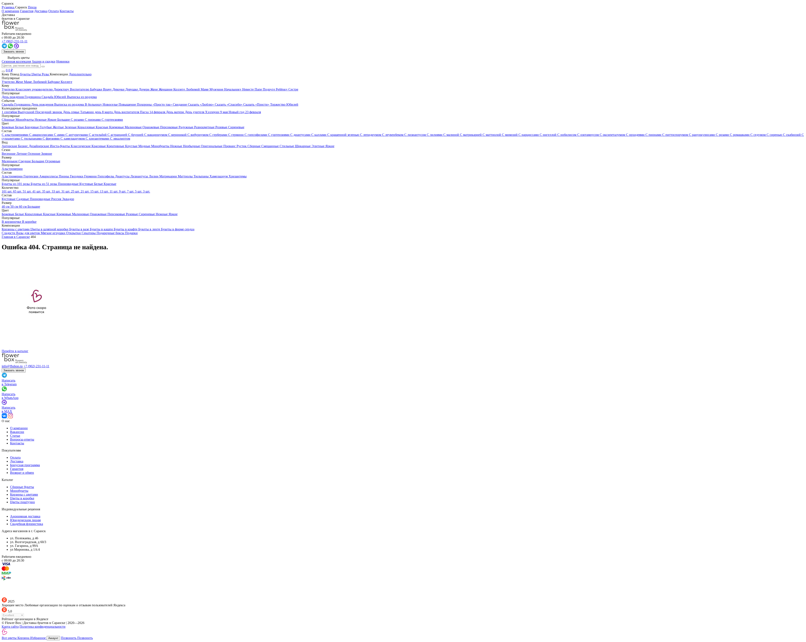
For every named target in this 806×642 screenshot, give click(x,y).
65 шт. (18, 191)
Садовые (23, 199)
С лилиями (435, 135)
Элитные (318, 146)
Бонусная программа (25, 465)
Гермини (91, 176)
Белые (20, 127)
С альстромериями (15, 135)
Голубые (46, 127)
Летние (22, 153)
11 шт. (114, 191)
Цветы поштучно (22, 502)
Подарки (131, 233)
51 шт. (27, 191)
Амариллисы (49, 176)
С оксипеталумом (613, 135)
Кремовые (117, 127)
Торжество (278, 104)
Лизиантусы (139, 176)
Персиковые (169, 127)
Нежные (176, 146)
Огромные (52, 161)
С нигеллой (548, 135)
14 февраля (157, 112)
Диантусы (122, 176)
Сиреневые (236, 127)
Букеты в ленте (149, 229)
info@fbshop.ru (12, 366)
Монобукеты (160, 146)
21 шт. (85, 191)
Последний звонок (49, 112)
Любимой (193, 89)
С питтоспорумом (675, 135)
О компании (10, 11)
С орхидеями (635, 135)
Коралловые (86, 127)
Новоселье (111, 104)
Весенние (9, 153)
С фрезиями (51, 138)
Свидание (180, 104)
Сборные (254, 146)
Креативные (116, 146)
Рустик (242, 146)
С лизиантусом (415, 135)
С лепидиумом (371, 135)
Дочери (144, 89)
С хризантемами (98, 138)
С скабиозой (792, 135)
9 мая (224, 112)
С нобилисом (567, 135)
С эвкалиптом (120, 138)
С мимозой (510, 135)
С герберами (218, 135)
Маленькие (10, 161)
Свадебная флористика (26, 524)
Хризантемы (238, 176)
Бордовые (32, 127)
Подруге (269, 89)
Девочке (119, 89)
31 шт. (66, 191)
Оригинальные (212, 146)
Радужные (186, 127)
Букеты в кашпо (102, 229)
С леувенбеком (393, 135)
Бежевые (8, 127)
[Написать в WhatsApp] (11, 47)
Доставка (40, 11)
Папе (259, 89)
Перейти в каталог (15, 351)
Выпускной (26, 112)
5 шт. (139, 191)
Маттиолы (186, 176)
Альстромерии (13, 176)
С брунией (136, 135)
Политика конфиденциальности (42, 626)
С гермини (236, 135)
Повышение (128, 104)
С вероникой (177, 135)
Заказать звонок (13, 51)
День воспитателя (127, 112)
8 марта (108, 112)
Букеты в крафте (126, 229)
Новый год (237, 112)
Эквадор (68, 199)
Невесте (248, 89)
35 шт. (47, 191)
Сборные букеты (22, 487)
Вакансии (17, 432)
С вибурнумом (198, 135)
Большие (38, 161)
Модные (144, 146)
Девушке (132, 89)
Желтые (59, 127)
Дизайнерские (39, 146)
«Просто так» (163, 104)
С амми (59, 135)
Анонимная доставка (25, 516)
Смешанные (270, 146)
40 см (6, 206)
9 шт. (123, 191)
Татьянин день (91, 112)
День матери (175, 112)
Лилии (154, 176)
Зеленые (71, 127)
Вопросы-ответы (22, 439)
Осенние (34, 153)
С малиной (451, 135)
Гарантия (26, 11)
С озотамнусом (588, 135)
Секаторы (89, 233)
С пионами (653, 135)
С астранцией (117, 135)
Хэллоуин (212, 112)
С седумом (758, 135)
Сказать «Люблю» (201, 104)
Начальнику (233, 89)
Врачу (108, 89)
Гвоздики (77, 176)
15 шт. (95, 191)
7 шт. (131, 191)
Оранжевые (151, 127)
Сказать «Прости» (256, 104)
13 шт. (105, 191)
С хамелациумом (73, 138)
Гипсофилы (106, 176)
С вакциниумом (156, 135)
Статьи (15, 435)
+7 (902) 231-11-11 (36, 366)
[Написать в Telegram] (5, 47)
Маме (205, 89)
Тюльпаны (201, 176)
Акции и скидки (43, 61)
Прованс (230, 146)
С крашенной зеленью (343, 135)
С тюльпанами (32, 138)
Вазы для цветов (28, 233)
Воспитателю (80, 89)
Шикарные (303, 146)
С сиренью (775, 135)
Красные (102, 127)
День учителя (195, 112)
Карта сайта (10, 626)
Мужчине (216, 89)
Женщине (166, 89)
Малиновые (134, 127)
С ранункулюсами (702, 135)
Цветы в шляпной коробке (49, 229)
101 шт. (7, 191)
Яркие (329, 146)
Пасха (144, 112)
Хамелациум (219, 176)
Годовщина (22, 104)
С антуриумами (77, 135)
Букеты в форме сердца (177, 229)
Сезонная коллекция (16, 61)
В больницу (94, 104)
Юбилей (292, 104)
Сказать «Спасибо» (229, 104)
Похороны (145, 104)
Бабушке (96, 89)
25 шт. (76, 191)
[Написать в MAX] (16, 47)
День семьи (71, 112)
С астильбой (98, 135)
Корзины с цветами (16, 229)
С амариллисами (41, 135)
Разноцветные (204, 127)
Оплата (53, 11)
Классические (81, 146)
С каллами (319, 135)
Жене (154, 89)
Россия (56, 199)
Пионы (64, 176)
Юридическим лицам (25, 520)
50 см (14, 206)
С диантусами (300, 135)
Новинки (62, 61)
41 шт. (37, 191)
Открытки (74, 233)
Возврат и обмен (22, 472)
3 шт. (146, 191)
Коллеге (179, 89)
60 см (23, 206)
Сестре (293, 89)
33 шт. (56, 191)
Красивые (99, 146)
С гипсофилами (256, 135)
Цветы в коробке (22, 498)
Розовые (221, 127)
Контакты (67, 11)
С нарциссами (529, 135)
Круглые (131, 146)
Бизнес (23, 146)
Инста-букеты (60, 146)
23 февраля (253, 112)
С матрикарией (471, 135)
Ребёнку (282, 89)
